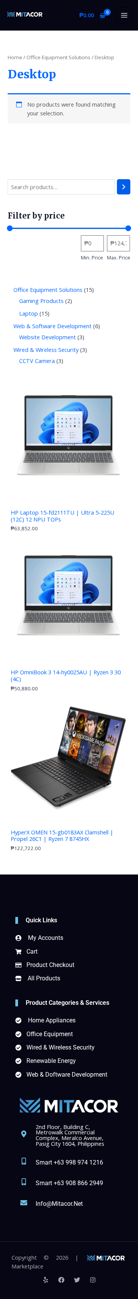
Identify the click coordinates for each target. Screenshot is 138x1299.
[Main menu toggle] (124, 15)
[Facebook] (61, 1280)
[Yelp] (46, 1280)
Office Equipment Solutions (58, 57)
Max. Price (118, 257)
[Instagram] (93, 1280)
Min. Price (92, 257)
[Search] (123, 186)
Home (15, 57)
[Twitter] (77, 1280)
